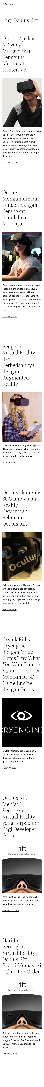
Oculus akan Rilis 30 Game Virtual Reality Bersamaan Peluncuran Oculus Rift (21, 508)
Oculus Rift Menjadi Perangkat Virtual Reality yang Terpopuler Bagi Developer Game (20, 816)
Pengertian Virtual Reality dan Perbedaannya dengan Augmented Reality (18, 365)
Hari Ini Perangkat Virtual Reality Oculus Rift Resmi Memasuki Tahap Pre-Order (21, 956)
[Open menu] (40, 4)
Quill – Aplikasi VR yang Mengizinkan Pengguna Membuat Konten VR (19, 54)
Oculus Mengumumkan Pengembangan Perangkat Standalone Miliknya (20, 208)
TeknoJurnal (8, 4)
